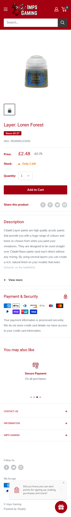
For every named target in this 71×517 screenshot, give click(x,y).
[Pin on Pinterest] (50, 204)
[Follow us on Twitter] (13, 467)
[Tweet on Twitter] (57, 204)
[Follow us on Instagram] (20, 467)
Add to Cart (35, 189)
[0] (64, 9)
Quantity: (10, 175)
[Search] (62, 23)
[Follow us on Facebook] (6, 467)
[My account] (56, 9)
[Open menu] (6, 9)
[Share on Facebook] (43, 204)
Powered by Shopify (15, 509)
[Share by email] (64, 204)
